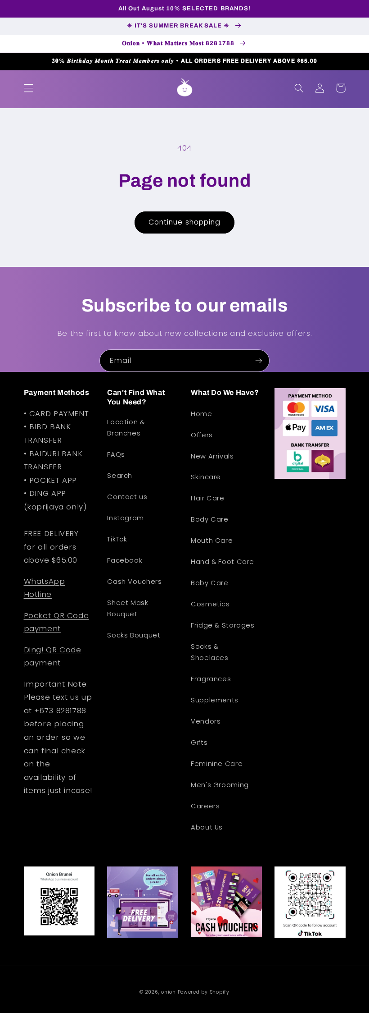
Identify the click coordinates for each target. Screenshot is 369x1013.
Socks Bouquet (133, 635)
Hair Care (208, 498)
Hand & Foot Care (222, 561)
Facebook (124, 560)
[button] (28, 88)
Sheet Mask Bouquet (127, 608)
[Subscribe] (258, 360)
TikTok (117, 539)
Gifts (199, 742)
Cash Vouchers (134, 581)
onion (168, 992)
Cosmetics (210, 604)
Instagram (125, 518)
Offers (202, 435)
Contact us (127, 496)
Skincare (206, 476)
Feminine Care (217, 763)
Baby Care (210, 582)
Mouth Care (212, 540)
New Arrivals (212, 456)
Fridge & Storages (223, 625)
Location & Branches (125, 427)
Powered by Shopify (204, 992)
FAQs (116, 454)
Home (201, 413)
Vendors (205, 721)
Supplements (214, 700)
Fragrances (211, 678)
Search (119, 475)
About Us (207, 827)
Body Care (210, 519)
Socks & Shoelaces (210, 652)
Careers (205, 806)
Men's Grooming (220, 784)
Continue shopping (184, 222)
